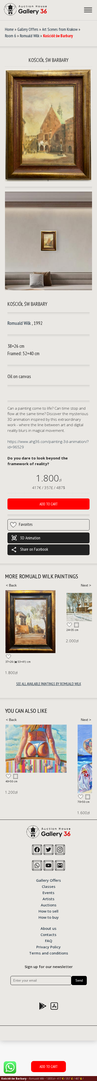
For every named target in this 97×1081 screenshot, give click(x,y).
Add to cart (49, 504)
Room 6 (10, 35)
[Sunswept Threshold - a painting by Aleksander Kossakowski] (36, 749)
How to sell (48, 911)
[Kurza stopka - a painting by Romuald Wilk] (30, 621)
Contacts (48, 934)
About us (48, 928)
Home (9, 29)
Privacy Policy (48, 946)
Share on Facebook (29, 549)
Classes (48, 886)
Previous (11, 585)
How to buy (49, 917)
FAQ (48, 940)
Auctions (48, 904)
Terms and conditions (48, 953)
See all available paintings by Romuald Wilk (48, 683)
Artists (48, 898)
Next (86, 585)
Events (48, 892)
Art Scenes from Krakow (60, 29)
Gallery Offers (27, 29)
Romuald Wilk (29, 35)
